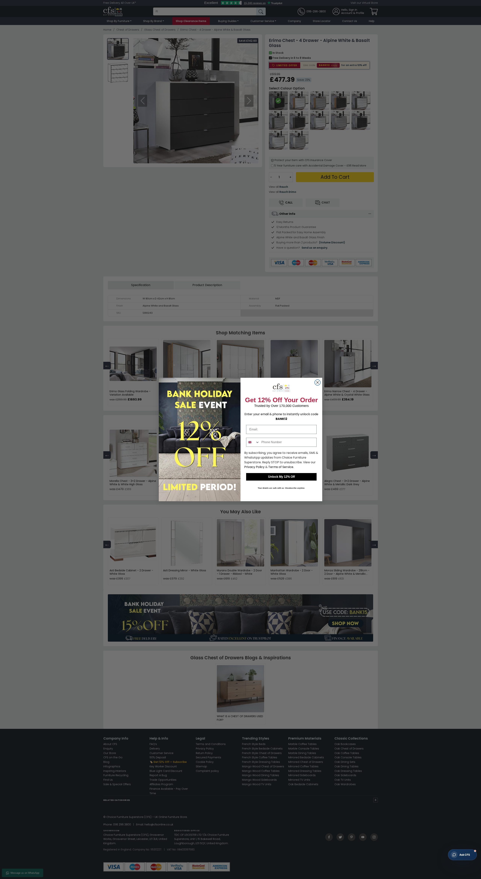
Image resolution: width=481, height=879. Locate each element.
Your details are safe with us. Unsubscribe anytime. (281, 488)
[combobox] (252, 442)
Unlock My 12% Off (281, 476)
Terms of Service (280, 467)
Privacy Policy (254, 467)
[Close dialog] (317, 382)
